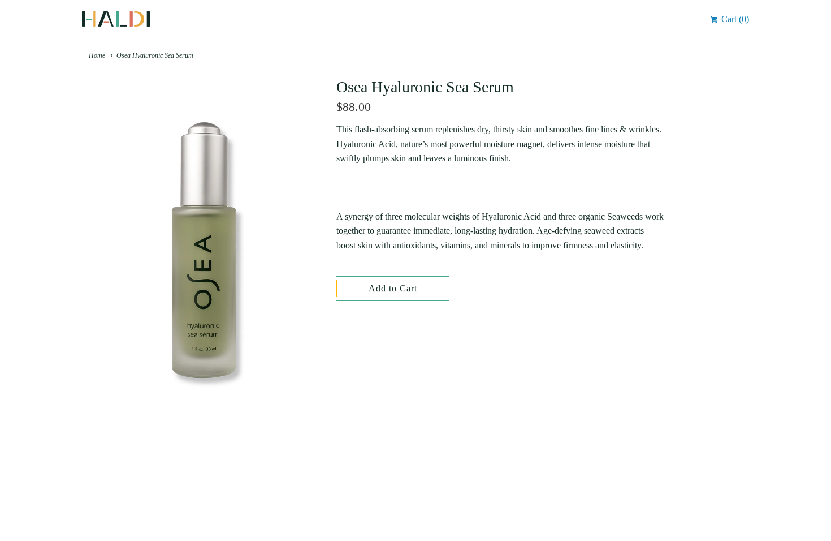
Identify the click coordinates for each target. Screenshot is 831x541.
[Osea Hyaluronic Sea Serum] (203, 250)
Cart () (734, 19)
